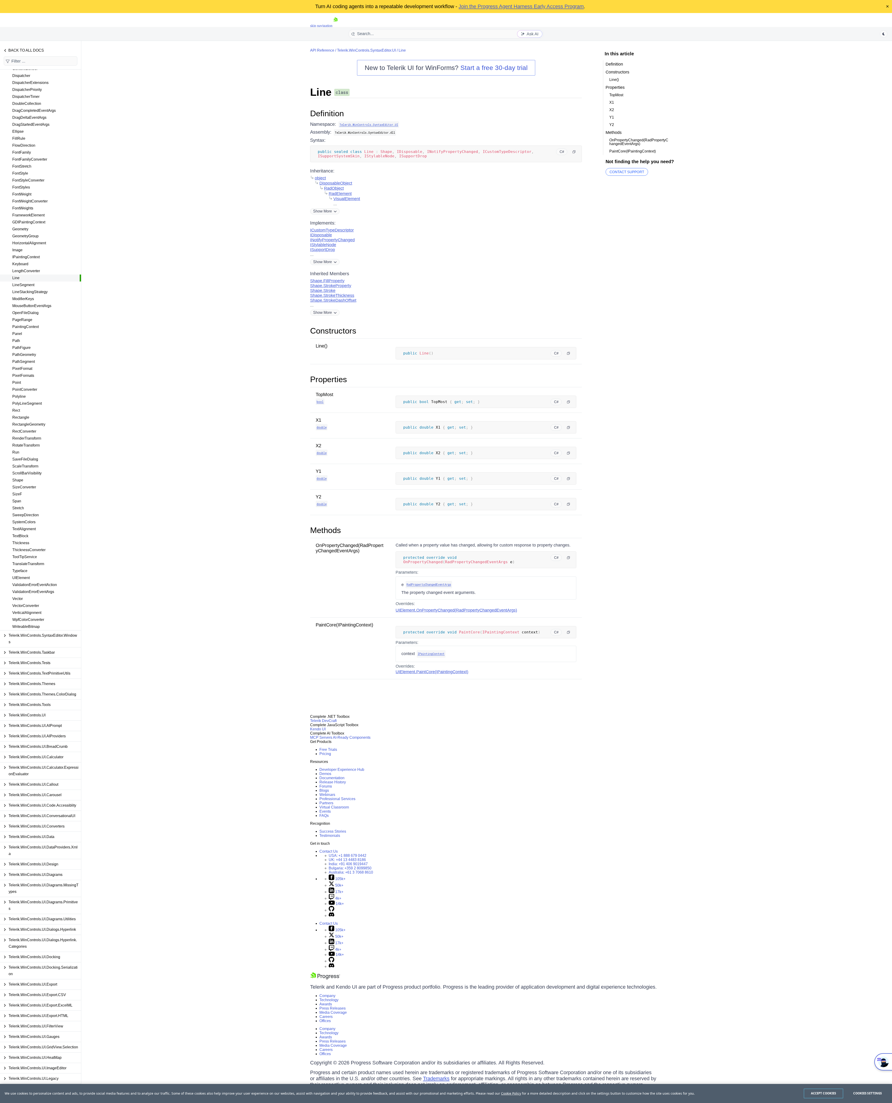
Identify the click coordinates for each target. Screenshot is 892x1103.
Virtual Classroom (334, 807)
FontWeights (22, 208)
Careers (326, 1017)
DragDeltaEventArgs (29, 117)
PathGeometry (24, 355)
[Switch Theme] (883, 34)
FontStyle (20, 173)
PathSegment (23, 362)
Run (15, 452)
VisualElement (346, 198)
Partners (326, 803)
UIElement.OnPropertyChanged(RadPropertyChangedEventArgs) (456, 610)
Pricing (325, 754)
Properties (328, 379)
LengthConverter (26, 271)
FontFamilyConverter (29, 159)
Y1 (318, 471)
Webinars (327, 795)
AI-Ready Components (352, 737)
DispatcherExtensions (30, 83)
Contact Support (627, 172)
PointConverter (24, 389)
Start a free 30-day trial (494, 67)
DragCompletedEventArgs (34, 111)
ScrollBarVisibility (27, 473)
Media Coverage (333, 1012)
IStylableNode (323, 244)
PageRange (22, 320)
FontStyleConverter (28, 180)
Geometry (20, 229)
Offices (325, 1021)
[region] (446, 1093)
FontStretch (21, 166)
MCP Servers (321, 737)
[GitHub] (331, 910)
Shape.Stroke (322, 290)
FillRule (18, 138)
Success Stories (332, 831)
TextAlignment (24, 529)
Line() (322, 345)
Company (327, 996)
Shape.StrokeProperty (330, 285)
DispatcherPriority (27, 90)
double (322, 427)
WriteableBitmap (26, 627)
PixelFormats (23, 376)
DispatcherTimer (25, 97)
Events (325, 811)
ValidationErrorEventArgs (33, 592)
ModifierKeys (23, 299)
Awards (325, 1004)
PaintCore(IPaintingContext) (344, 624)
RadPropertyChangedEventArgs (429, 584)
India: (348, 864)
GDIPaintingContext (28, 222)
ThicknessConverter (29, 550)
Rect (16, 410)
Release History (332, 782)
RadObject (334, 188)
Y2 (318, 496)
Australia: (351, 872)
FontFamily (21, 152)
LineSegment (23, 285)
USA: (347, 856)
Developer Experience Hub (341, 770)
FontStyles (21, 187)
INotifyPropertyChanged (332, 240)
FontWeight (21, 194)
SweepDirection (25, 515)
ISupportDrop (322, 249)
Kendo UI (318, 729)
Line (16, 278)
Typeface (19, 571)
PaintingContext (25, 327)
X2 (318, 445)
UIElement (21, 578)
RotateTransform (26, 445)
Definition (327, 113)
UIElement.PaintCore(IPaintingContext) (432, 671)
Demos (325, 774)
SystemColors (24, 522)
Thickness (20, 543)
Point (16, 382)
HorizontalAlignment (29, 243)
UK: (347, 860)
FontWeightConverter (30, 201)
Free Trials (328, 750)
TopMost (324, 394)
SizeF (17, 494)
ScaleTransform (25, 466)
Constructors (333, 330)
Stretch (18, 508)
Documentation (331, 778)
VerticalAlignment (26, 613)
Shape (17, 480)
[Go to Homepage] (335, 26)
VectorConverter (25, 606)
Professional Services (337, 799)
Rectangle (20, 417)
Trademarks (436, 1078)
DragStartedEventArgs (30, 124)
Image (17, 250)
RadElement (340, 193)
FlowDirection (23, 145)
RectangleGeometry (28, 424)
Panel (17, 334)
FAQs (324, 816)
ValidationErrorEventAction (34, 585)
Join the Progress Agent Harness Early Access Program (521, 6)
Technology (328, 1000)
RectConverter (24, 431)
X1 (318, 420)
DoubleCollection (26, 104)
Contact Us (328, 851)
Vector (17, 599)
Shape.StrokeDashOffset (333, 300)
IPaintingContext (26, 257)
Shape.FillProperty (327, 280)
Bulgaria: (350, 868)
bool (320, 402)
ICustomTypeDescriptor (332, 230)
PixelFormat (22, 369)
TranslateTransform (28, 564)
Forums (325, 786)
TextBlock (20, 536)
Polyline (19, 396)
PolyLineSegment (27, 403)
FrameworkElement (28, 215)
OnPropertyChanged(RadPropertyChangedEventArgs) (350, 548)
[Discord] (331, 916)
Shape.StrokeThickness (332, 295)
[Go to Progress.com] (325, 978)
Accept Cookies (823, 1093)
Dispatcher (21, 76)
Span (16, 501)
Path (16, 341)
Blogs (324, 790)
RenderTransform (26, 438)
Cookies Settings (867, 1093)
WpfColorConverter (28, 620)
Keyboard (20, 264)
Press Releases (332, 1008)
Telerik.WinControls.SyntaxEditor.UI (366, 50)
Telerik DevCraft (323, 721)
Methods (325, 530)
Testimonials (329, 836)
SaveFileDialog (25, 459)
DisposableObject (335, 183)
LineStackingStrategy (30, 292)
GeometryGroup (25, 236)
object (320, 178)
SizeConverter (24, 487)
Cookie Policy (511, 1093)
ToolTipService (24, 557)
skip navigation (321, 26)
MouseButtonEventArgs (31, 306)
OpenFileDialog (25, 313)
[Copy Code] (574, 151)
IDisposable (321, 235)
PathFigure (21, 348)
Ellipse (18, 131)
